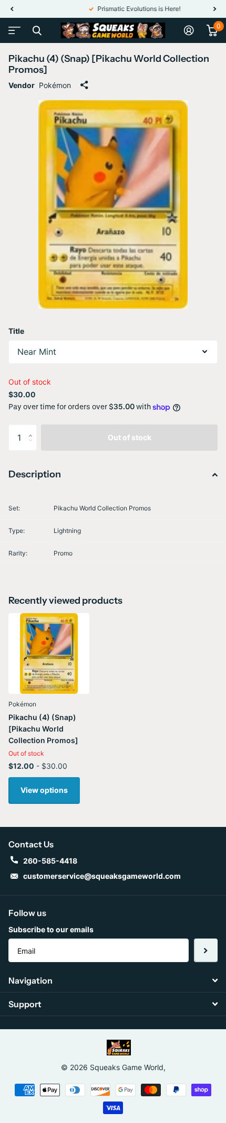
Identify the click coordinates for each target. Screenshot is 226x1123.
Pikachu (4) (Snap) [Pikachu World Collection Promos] (43, 729)
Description (34, 474)
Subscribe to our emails (51, 929)
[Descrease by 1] (33, 447)
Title (16, 330)
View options (44, 790)
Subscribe (206, 950)
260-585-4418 (50, 860)
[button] (11, 9)
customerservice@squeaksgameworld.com (102, 875)
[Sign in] (189, 30)
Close (37, 30)
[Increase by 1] (33, 428)
